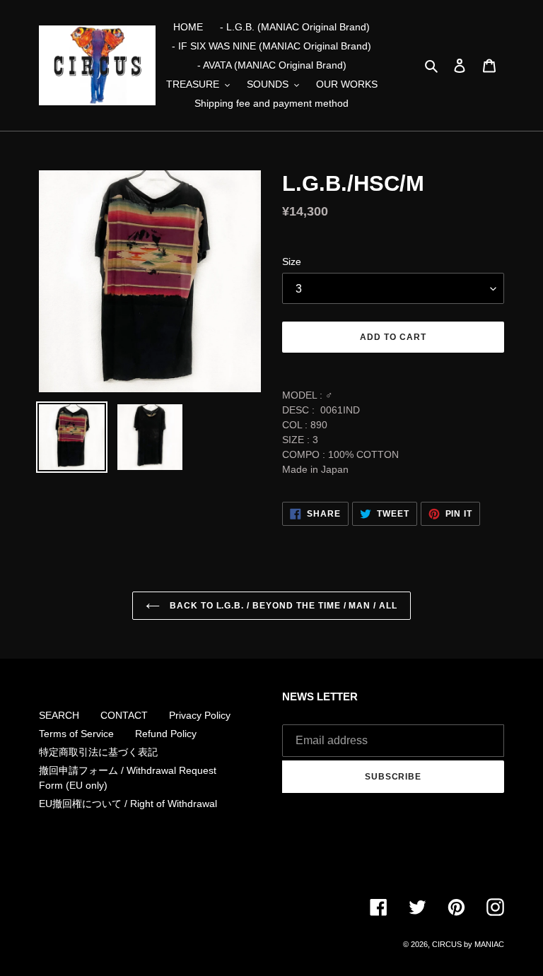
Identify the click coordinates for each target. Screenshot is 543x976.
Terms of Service (76, 733)
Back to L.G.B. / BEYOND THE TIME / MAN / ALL (282, 606)
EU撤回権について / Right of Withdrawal (128, 803)
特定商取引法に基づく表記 (98, 752)
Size (291, 261)
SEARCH (59, 715)
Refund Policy (166, 733)
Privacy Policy (199, 715)
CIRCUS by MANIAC (468, 944)
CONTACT (124, 715)
